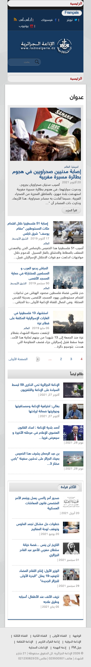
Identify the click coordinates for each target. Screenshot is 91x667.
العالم (67, 167)
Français (72, 13)
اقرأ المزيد (71, 210)
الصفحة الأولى (19, 359)
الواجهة (77, 636)
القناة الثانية (40, 636)
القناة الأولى (59, 636)
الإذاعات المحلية (38, 647)
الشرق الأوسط (20, 238)
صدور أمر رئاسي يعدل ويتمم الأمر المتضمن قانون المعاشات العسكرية (37, 503)
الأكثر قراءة (68, 487)
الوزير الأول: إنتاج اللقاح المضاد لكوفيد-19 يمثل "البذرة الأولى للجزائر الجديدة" (39, 576)
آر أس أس (25, 20)
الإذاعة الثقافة (25, 642)
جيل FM (76, 647)
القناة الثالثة (21, 636)
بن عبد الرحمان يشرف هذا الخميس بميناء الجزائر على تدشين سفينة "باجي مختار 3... (35, 459)
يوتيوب (24, 26)
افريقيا (75, 167)
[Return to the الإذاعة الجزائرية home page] (45, 40)
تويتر (70, 20)
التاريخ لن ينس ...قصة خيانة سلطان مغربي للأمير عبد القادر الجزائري (39, 550)
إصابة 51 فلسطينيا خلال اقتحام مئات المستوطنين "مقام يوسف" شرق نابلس (28, 229)
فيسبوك (47, 20)
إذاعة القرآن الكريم (49, 642)
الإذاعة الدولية (73, 642)
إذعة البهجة (59, 647)
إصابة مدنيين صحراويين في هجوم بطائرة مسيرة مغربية (46, 174)
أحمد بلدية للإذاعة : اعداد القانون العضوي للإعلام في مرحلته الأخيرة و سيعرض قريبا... (35, 433)
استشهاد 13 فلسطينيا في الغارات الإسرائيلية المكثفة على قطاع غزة (29, 318)
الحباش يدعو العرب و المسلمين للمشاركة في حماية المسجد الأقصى (30, 273)
